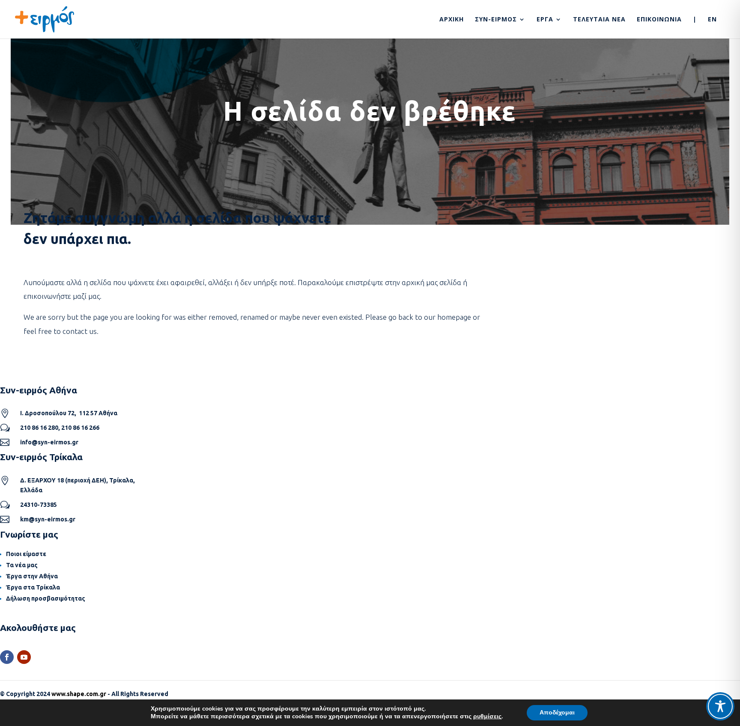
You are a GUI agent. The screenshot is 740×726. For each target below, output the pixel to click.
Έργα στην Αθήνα (32, 576)
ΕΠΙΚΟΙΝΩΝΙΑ (659, 19)
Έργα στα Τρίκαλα (33, 587)
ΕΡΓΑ (545, 19)
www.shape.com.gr (78, 693)
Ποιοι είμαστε (26, 553)
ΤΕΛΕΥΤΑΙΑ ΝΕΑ (599, 19)
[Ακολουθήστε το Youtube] (24, 657)
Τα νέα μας (22, 565)
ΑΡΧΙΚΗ (451, 19)
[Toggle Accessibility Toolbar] (720, 706)
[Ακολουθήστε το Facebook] (7, 657)
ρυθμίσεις (487, 716)
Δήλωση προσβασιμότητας (45, 598)
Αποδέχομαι (557, 712)
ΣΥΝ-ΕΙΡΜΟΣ (496, 19)
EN (712, 19)
